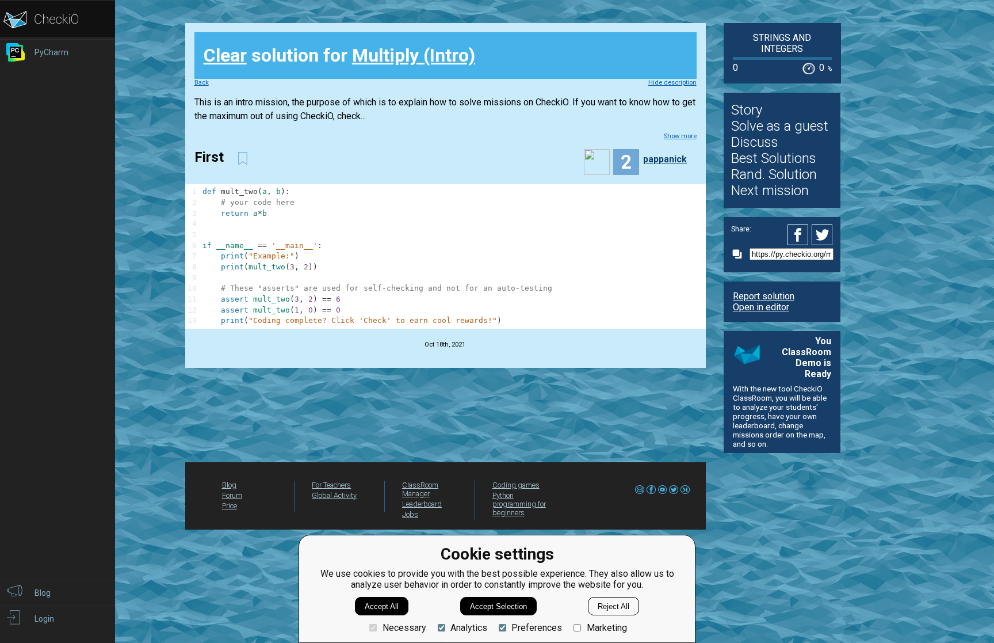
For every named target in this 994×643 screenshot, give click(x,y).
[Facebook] (799, 235)
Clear (225, 55)
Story (746, 110)
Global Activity (334, 495)
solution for (339, 55)
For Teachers (331, 485)
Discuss (754, 142)
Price (229, 505)
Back (201, 82)
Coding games (516, 485)
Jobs (410, 514)
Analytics (468, 627)
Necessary (404, 627)
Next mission (770, 190)
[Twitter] (823, 235)
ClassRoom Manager (420, 489)
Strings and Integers (782, 43)
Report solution (763, 296)
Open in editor (761, 307)
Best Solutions (773, 158)
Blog (229, 485)
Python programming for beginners (519, 504)
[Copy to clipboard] (740, 254)
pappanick (665, 159)
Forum (232, 495)
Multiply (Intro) (413, 55)
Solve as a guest (779, 126)
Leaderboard (422, 504)
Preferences (536, 627)
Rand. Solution (774, 174)
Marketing (606, 627)
